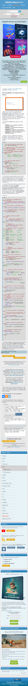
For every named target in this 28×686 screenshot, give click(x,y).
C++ (3, 497)
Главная (4, 5)
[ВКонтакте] (3, 396)
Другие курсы (14, 623)
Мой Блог (23, 5)
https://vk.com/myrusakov (17, 371)
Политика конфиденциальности (14, 682)
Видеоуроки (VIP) (6, 518)
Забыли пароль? (14, 16)
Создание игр (7, 561)
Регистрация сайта (6, 483)
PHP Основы (7, 469)
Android (4, 499)
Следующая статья (19, 357)
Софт (3, 507)
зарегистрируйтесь (16, 447)
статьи (10, 112)
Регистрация (14, 15)
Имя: (8, 618)
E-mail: (8, 615)
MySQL (4, 475)
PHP (4, 466)
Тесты (14, 7)
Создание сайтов (8, 559)
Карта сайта (5, 513)
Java (3, 488)
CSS (3, 461)
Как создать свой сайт (20, 426)
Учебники (4, 502)
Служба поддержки (6, 7)
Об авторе (9, 5)
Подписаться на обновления (16, 382)
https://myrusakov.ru (14, 365)
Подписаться (11, 530)
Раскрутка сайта (6, 486)
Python (4, 491)
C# (3, 494)
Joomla (4, 480)
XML (3, 477)
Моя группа (21, 547)
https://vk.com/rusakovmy (16, 375)
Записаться (14, 661)
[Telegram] (9, 396)
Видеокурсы (16, 5)
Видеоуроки (5, 505)
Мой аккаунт (11, 547)
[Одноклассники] (6, 396)
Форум (4, 510)
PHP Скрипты (7, 472)
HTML (3, 458)
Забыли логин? (14, 17)
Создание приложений (9, 563)
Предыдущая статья (9, 356)
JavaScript (4, 464)
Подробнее (24, 81)
